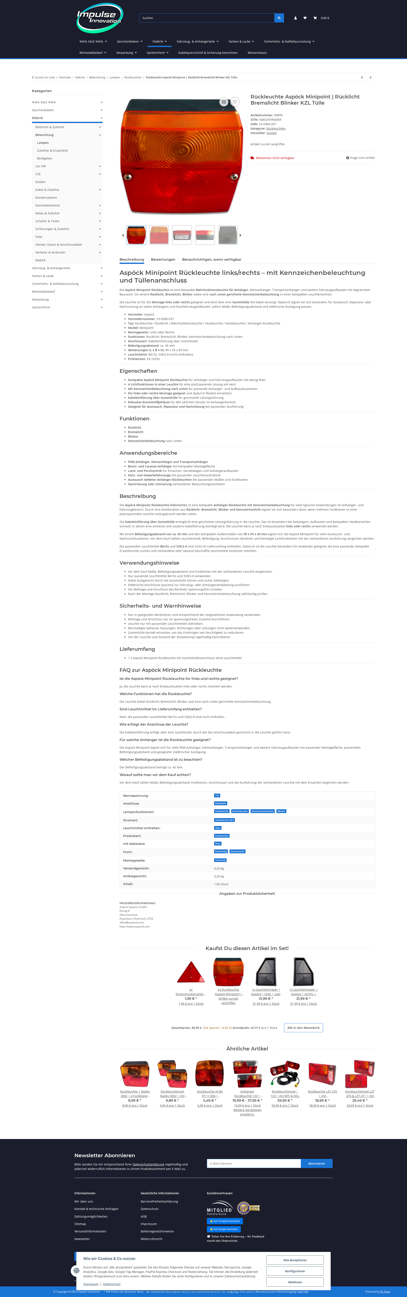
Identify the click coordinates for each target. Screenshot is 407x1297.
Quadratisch (237, 851)
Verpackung (40, 299)
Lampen (43, 143)
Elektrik (37, 118)
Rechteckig (221, 851)
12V (217, 795)
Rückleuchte (222, 811)
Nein (217, 827)
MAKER (40, 260)
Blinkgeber (44, 158)
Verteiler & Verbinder (50, 252)
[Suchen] (279, 17)
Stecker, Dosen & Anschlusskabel (58, 244)
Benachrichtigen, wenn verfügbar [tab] (211, 260)
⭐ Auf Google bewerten (224, 1229)
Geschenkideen (43, 110)
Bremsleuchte (240, 811)
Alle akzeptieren (295, 1260)
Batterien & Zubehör (49, 127)
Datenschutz (112, 1284)
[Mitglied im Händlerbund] (220, 1207)
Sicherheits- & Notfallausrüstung (55, 284)
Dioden (40, 182)
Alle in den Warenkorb (303, 1028)
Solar (39, 237)
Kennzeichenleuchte (263, 811)
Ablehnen (295, 1282)
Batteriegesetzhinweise (157, 1231)
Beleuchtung (44, 135)
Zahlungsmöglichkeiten (90, 1216)
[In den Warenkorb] (123, 91)
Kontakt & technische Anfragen (96, 1209)
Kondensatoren (46, 197)
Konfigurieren (295, 1271)
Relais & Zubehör (47, 213)
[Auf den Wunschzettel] (235, 102)
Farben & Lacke (43, 276)
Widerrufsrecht (151, 1239)
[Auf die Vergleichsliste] (224, 102)
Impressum (91, 1284)
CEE (38, 174)
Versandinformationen (90, 1231)
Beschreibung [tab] (132, 260)
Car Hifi (40, 166)
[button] (295, 18)
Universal (220, 860)
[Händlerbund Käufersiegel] (248, 1207)
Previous (123, 235)
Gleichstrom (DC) (224, 820)
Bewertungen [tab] (163, 260)
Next (240, 235)
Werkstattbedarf (43, 292)
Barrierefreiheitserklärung (159, 1201)
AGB (144, 1216)
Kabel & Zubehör (47, 190)
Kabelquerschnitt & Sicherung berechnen (208, 53)
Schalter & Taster (47, 221)
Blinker (281, 811)
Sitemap (80, 1224)
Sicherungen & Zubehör (52, 229)
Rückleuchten (276, 128)
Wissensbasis (257, 53)
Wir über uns (83, 1201)
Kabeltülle (220, 803)
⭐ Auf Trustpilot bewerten (225, 1221)
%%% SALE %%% (44, 102)
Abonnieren (316, 1163)
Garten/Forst (41, 307)
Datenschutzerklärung (148, 1164)
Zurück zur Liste (45, 77)
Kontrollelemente (47, 205)
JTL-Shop (385, 1291)
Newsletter (82, 1239)
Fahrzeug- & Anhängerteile (51, 268)
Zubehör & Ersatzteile (52, 150)
